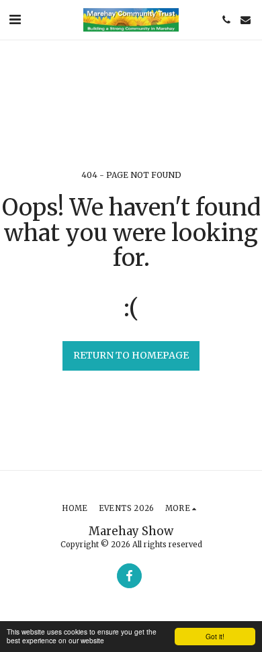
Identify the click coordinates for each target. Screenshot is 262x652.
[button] (14, 19)
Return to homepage (131, 355)
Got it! (215, 636)
